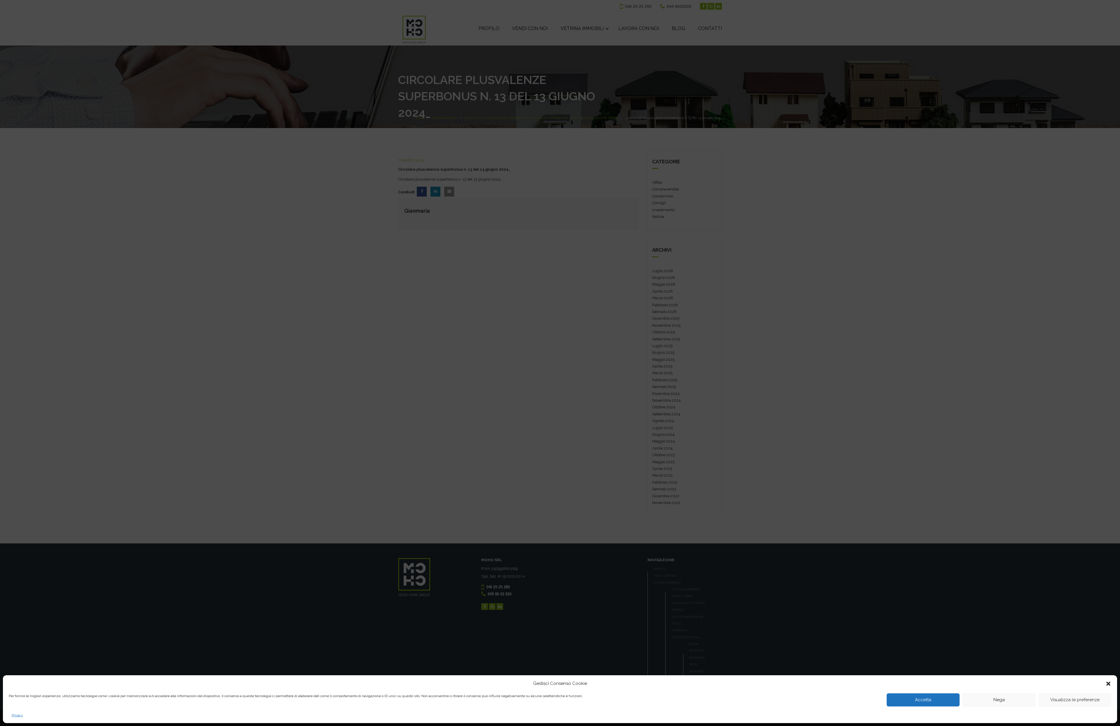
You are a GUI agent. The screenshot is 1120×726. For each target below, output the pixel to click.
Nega (999, 700)
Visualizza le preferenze (1075, 700)
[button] (1108, 684)
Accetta (923, 700)
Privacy (17, 715)
